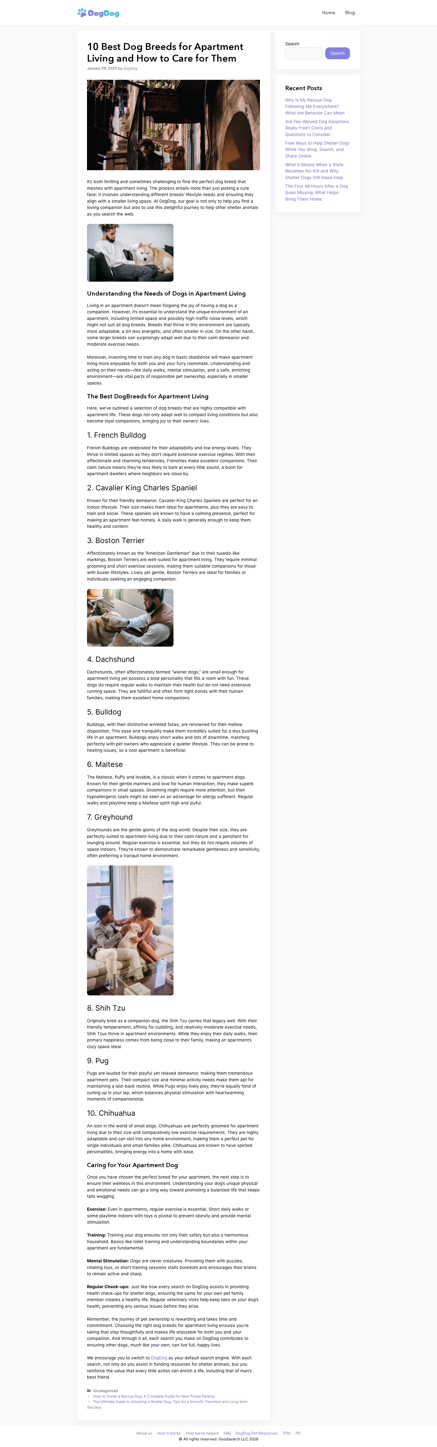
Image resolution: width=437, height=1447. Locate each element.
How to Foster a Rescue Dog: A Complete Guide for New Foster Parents (154, 1396)
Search (292, 43)
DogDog (159, 1357)
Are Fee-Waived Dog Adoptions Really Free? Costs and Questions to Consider (317, 128)
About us (144, 1433)
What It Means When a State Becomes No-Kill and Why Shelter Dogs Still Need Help (314, 171)
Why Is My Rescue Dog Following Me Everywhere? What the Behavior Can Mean (315, 106)
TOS (287, 1433)
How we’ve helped (202, 1433)
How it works (169, 1433)
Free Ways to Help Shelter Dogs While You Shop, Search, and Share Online (317, 150)
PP (298, 1433)
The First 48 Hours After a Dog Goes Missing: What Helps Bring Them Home (316, 193)
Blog (350, 12)
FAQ (227, 1433)
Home (328, 12)
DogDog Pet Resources (257, 1433)
